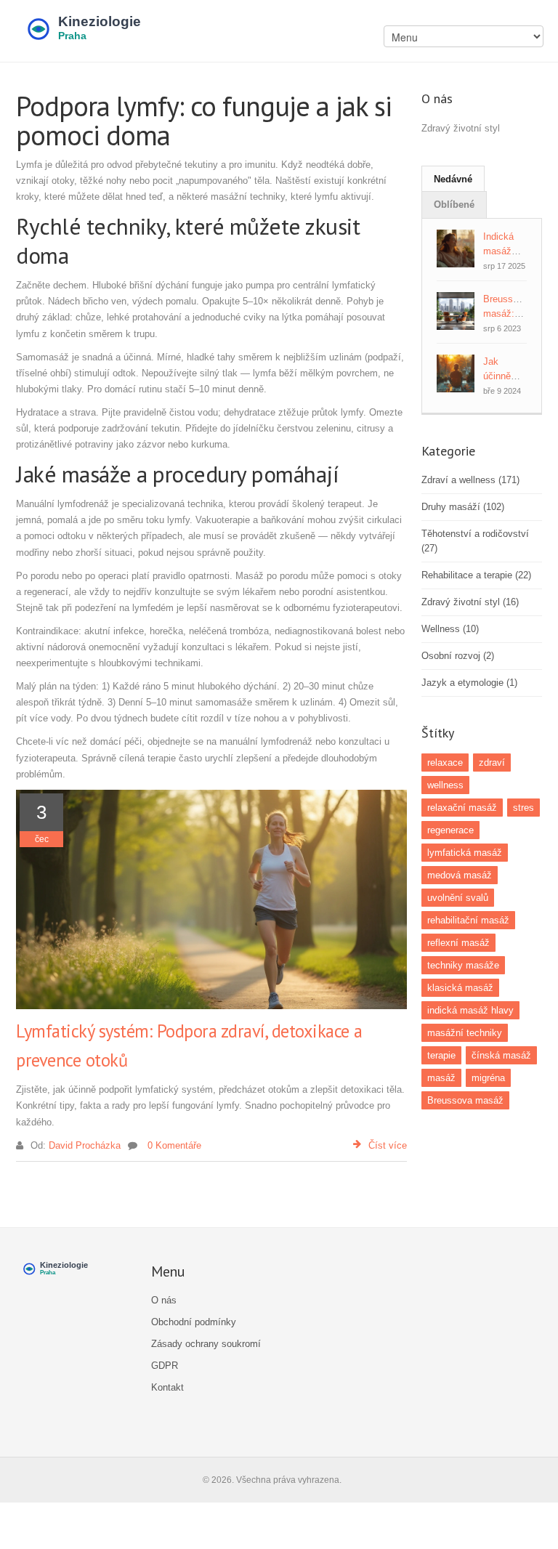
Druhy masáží (462, 506)
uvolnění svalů (457, 897)
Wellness (450, 628)
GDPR (164, 1365)
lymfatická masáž (464, 852)
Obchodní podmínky (193, 1322)
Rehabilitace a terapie (476, 575)
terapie (441, 1055)
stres (523, 807)
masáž (441, 1077)
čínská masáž (501, 1055)
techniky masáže (463, 965)
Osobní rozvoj (457, 655)
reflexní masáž (458, 942)
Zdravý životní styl (470, 601)
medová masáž (459, 875)
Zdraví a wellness (470, 479)
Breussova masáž (465, 1100)
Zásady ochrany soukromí (206, 1343)
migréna (488, 1077)
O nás (164, 1300)
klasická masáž (460, 987)
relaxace (445, 762)
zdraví (492, 762)
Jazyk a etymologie (469, 682)
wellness (445, 785)
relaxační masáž (462, 807)
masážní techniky (464, 1032)
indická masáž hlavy (470, 1010)
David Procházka (85, 1145)
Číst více (387, 1145)
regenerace (450, 830)
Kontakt (167, 1387)
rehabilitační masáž (468, 920)
